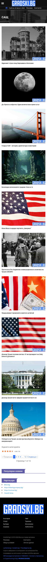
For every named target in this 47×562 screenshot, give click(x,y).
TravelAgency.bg (26, 548)
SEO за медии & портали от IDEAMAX (15, 556)
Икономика (29, 524)
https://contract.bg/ (10, 490)
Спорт (5, 521)
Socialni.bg (15, 548)
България (6, 518)
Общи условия (8, 543)
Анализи (6, 527)
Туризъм (28, 521)
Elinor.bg (7, 485)
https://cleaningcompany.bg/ (13, 487)
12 (25, 457)
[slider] (8, 451)
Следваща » (32, 457)
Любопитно (29, 527)
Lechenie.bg (7, 548)
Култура (6, 524)
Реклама (29, 8)
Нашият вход (8, 493)
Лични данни (29, 543)
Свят (26, 518)
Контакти (37, 8)
